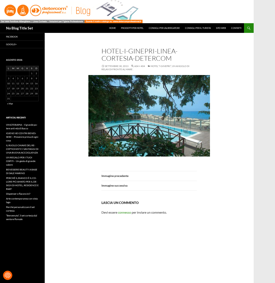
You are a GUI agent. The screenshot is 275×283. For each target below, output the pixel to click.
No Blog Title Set (19, 28)
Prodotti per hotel (132, 28)
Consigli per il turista (198, 28)
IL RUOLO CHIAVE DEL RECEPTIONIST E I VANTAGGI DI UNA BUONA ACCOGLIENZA (22, 149)
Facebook (12, 36)
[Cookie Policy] (7, 275)
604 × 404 (139, 66)
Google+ (11, 44)
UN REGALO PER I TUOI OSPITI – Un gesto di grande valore (20, 161)
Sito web (221, 28)
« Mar (10, 103)
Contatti (236, 28)
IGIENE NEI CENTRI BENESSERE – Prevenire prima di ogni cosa (22, 137)
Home (112, 28)
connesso (124, 212)
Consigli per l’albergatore (164, 28)
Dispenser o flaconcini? (18, 193)
